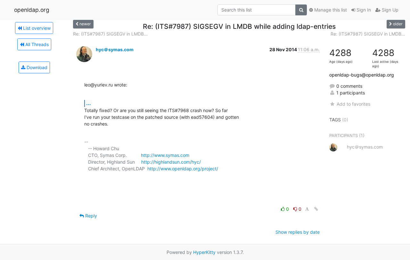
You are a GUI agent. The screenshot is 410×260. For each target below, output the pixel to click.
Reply (90, 215)
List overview (36, 28)
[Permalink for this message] (316, 209)
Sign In (363, 9)
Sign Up (389, 9)
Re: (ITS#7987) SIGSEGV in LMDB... (110, 34)
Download (36, 67)
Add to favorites (353, 104)
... (88, 103)
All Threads (36, 44)
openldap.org (31, 9)
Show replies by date (297, 232)
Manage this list (330, 9)
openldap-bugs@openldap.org (361, 74)
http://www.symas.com (165, 155)
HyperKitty (204, 252)
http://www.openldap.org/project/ (182, 168)
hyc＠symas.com (115, 49)
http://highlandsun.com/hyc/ (171, 162)
